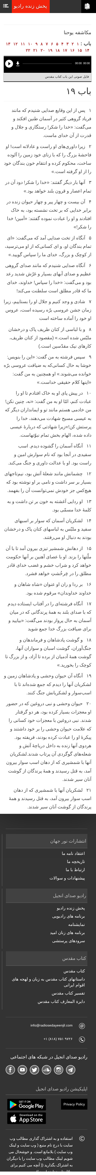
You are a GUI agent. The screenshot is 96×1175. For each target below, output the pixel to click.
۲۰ (43, 50)
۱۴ (87, 50)
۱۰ (30, 44)
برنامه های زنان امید (67, 932)
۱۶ (72, 50)
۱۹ (50, 50)
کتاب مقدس (74, 971)
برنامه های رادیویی (68, 916)
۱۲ (15, 44)
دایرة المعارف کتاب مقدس (61, 1001)
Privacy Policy (74, 1104)
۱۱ (23, 44)
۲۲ (28, 50)
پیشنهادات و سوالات (67, 878)
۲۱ (35, 50)
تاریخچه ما (76, 861)
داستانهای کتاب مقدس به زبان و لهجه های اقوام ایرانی (48, 982)
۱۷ (65, 50)
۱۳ (8, 44)
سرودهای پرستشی (68, 940)
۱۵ (80, 50)
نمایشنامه (76, 924)
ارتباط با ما (75, 869)
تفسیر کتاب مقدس (68, 993)
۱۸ (57, 50)
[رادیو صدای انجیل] (88, 6)
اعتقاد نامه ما (73, 853)
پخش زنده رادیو (71, 908)
